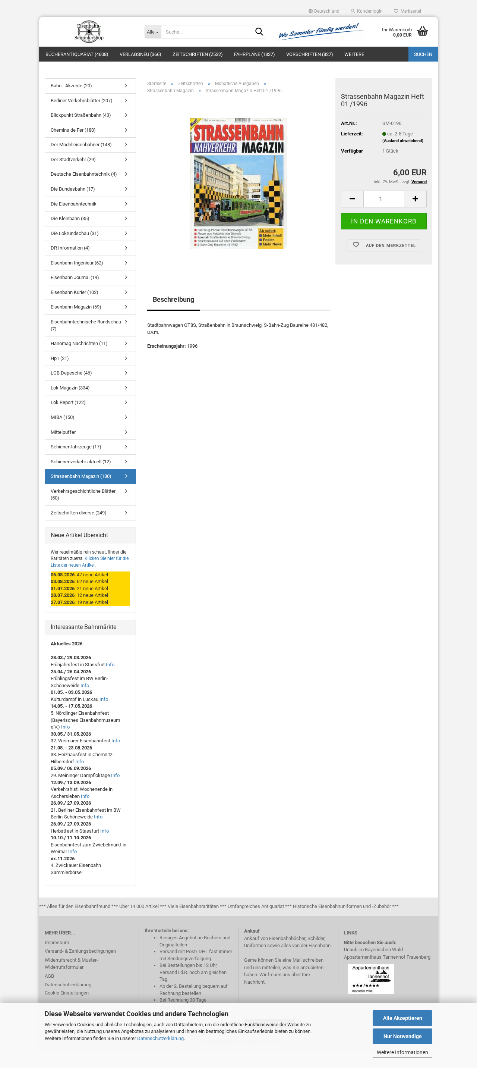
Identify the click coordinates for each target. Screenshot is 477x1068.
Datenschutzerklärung (160, 1038)
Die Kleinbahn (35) (70, 218)
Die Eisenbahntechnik (74, 204)
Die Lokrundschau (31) (75, 233)
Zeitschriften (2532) (198, 54)
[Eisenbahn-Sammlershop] (89, 32)
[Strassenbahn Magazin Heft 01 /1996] (238, 183)
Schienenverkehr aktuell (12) (81, 461)
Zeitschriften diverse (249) (79, 513)
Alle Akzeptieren (402, 1018)
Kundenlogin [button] (369, 11)
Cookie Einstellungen (67, 993)
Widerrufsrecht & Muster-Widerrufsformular (71, 963)
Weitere (354, 54)
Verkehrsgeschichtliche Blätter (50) (83, 494)
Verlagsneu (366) (140, 54)
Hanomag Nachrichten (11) (79, 343)
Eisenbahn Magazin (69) (76, 307)
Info (110, 664)
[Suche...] (259, 32)
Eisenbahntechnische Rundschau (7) (86, 325)
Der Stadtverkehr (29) (73, 159)
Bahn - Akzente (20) (71, 85)
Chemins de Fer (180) (73, 130)
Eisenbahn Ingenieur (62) (77, 263)
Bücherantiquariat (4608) (76, 54)
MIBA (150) (63, 417)
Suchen (423, 54)
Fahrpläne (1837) (254, 54)
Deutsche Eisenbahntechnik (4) (84, 174)
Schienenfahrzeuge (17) (76, 447)
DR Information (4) (70, 248)
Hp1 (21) (60, 358)
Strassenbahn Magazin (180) (81, 476)
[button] (324, 11)
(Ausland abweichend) (402, 140)
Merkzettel (409, 11)
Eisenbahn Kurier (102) (74, 292)
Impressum (57, 942)
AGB (49, 976)
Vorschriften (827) (309, 54)
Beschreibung (173, 299)
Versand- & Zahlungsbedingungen (80, 951)
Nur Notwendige (402, 1036)
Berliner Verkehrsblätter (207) (82, 100)
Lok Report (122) (68, 402)
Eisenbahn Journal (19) (75, 277)
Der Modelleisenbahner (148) (81, 144)
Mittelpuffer (63, 432)
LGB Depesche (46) (71, 373)
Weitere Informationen (402, 1052)
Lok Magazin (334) (70, 388)
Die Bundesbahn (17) (73, 189)
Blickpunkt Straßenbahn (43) (81, 115)
